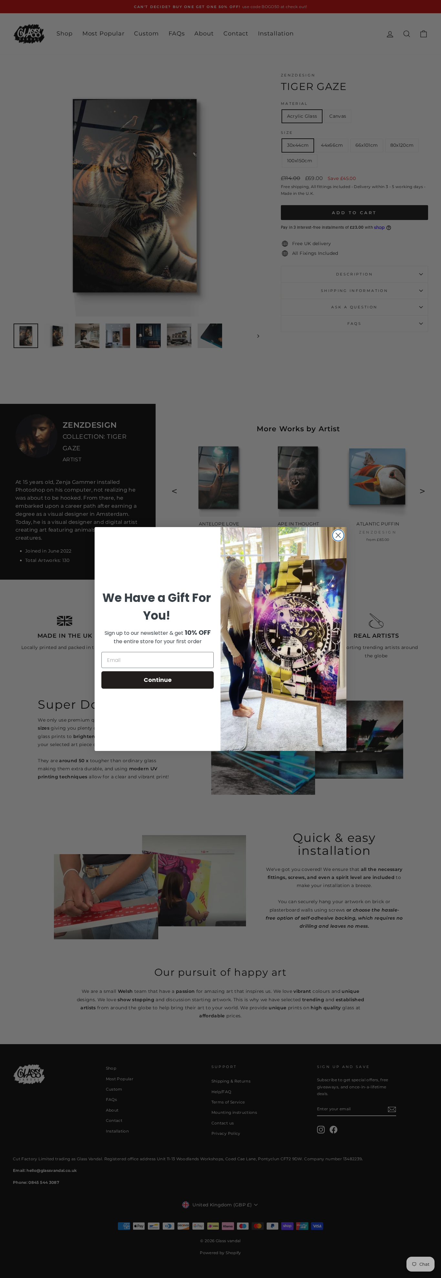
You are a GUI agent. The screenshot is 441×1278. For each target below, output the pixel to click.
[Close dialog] (338, 535)
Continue (158, 680)
